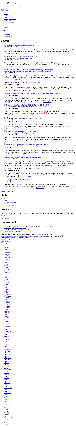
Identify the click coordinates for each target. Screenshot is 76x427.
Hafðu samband (9, 22)
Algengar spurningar (10, 19)
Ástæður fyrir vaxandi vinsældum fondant (16, 180)
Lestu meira (24, 53)
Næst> (4, 191)
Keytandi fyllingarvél (57, 236)
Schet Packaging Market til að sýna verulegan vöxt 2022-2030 (22, 157)
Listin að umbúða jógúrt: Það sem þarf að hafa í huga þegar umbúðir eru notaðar (27, 71)
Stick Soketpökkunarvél (23, 238)
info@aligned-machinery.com (13, 4)
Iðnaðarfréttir (8, 36)
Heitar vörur (34, 234)
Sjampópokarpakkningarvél (27, 236)
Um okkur (7, 20)
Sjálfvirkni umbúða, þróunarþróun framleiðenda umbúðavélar (22, 82)
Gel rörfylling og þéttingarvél (9, 236)
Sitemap (41, 234)
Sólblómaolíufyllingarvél (42, 236)
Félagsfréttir (7, 34)
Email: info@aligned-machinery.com (15, 228)
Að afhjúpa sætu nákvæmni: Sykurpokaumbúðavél (19, 45)
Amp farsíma (48, 234)
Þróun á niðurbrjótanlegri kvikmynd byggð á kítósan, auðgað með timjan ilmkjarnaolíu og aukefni (33, 93)
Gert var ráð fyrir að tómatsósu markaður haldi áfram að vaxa (22, 168)
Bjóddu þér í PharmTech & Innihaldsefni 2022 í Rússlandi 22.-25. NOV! (25, 106)
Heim (6, 14)
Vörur (6, 15)
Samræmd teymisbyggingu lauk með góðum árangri (19, 133)
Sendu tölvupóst (5, 241)
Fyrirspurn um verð (6, 218)
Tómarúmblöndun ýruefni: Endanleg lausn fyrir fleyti (19, 58)
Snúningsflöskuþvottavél (8, 238)
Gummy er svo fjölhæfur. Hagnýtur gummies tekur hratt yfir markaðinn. (25, 146)
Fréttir (6, 17)
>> (7, 191)
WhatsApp (4, 243)
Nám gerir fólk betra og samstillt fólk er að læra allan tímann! (22, 120)
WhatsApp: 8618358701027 (12, 231)
